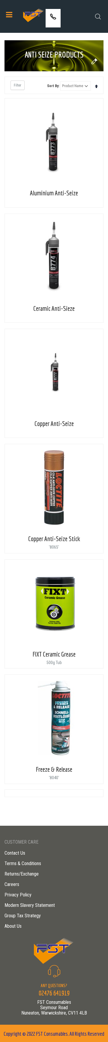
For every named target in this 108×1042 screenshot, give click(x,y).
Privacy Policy (18, 895)
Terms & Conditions (22, 863)
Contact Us (14, 853)
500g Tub (54, 662)
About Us (13, 926)
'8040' (54, 777)
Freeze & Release (54, 769)
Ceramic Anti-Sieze (54, 308)
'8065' (54, 547)
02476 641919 (53, 23)
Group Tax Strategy (22, 915)
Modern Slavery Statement (29, 905)
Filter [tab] (17, 85)
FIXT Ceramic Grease (54, 654)
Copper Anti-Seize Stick (54, 538)
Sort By (52, 86)
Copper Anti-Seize (54, 423)
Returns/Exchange (21, 874)
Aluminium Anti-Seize (54, 193)
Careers (11, 884)
